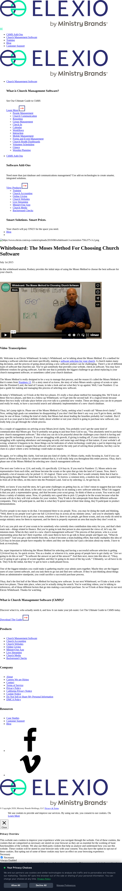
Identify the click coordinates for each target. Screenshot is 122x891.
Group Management (23, 121)
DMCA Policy (13, 699)
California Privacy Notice (19, 691)
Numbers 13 (25, 382)
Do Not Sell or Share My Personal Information (29, 696)
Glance (16, 147)
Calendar (17, 127)
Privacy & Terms (52, 808)
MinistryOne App (21, 204)
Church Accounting (22, 193)
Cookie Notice (13, 693)
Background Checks (23, 210)
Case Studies (12, 718)
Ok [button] (109, 813)
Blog (8, 43)
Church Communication (25, 116)
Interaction (18, 133)
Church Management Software (21, 37)
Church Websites (21, 199)
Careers (17, 679)
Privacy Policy (13, 688)
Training (10, 40)
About (9, 676)
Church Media (20, 207)
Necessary (9, 857)
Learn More (14, 816)
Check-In (17, 124)
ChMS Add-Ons (14, 34)
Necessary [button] (5, 854)
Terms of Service (14, 685)
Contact (10, 682)
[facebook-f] (30, 750)
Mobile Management (23, 136)
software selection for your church (78, 361)
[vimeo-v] (30, 775)
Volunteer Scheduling (23, 144)
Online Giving (20, 196)
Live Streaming (20, 202)
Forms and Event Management (28, 138)
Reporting (18, 118)
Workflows (18, 130)
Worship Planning (22, 150)
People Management (23, 113)
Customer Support (15, 45)
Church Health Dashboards (26, 141)
